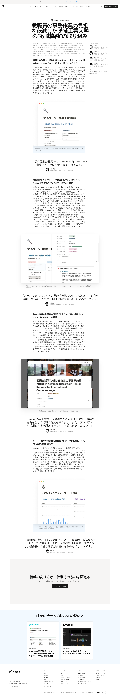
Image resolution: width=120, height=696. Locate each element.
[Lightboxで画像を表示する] (82, 148)
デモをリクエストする (60, 586)
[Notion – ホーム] (25, 671)
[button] (59, 124)
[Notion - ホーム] (3, 6)
